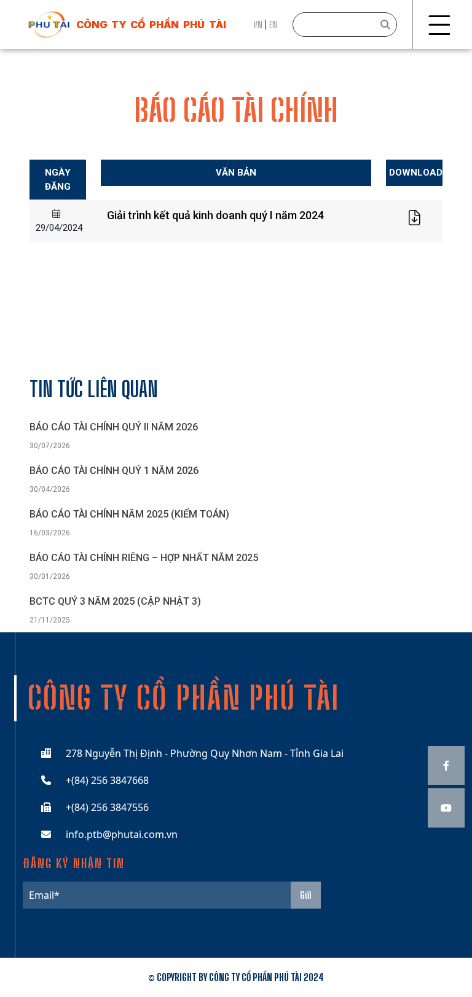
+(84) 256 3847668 (107, 780)
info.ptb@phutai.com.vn (122, 834)
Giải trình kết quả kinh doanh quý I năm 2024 (215, 215)
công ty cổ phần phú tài (151, 24)
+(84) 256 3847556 (107, 807)
